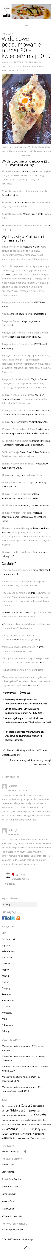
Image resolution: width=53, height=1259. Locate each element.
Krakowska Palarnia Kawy (15, 612)
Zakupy (15, 66)
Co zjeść (26, 1105)
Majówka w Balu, (31, 246)
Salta (43, 581)
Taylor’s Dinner (39, 379)
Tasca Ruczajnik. (10, 195)
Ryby (40, 1129)
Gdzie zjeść (17, 1110)
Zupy (34, 1138)
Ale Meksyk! (8, 1164)
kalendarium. (33, 685)
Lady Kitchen (8, 1171)
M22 (4, 623)
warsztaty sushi (18, 475)
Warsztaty (7, 66)
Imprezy (17, 62)
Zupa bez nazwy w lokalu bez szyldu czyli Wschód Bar (30, 762)
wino (5, 1138)
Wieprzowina (38, 1134)
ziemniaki (26, 1138)
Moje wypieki (8, 1208)
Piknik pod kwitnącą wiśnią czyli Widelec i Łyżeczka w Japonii (25, 752)
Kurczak (11, 1125)
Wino (4, 1018)
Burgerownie (11, 1106)
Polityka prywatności (12, 1229)
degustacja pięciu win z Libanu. (25, 336)
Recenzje (6, 994)
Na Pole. (40, 662)
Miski (34, 592)
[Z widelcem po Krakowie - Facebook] (4, 919)
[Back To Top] (26, 1247)
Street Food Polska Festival (33, 452)
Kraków (38, 62)
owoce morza (39, 1124)
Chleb (18, 1106)
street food (8, 1133)
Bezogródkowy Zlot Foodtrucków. (32, 505)
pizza (3, 1129)
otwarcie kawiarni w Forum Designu (27, 313)
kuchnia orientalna (16, 1120)
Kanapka (6, 1115)
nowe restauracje (23, 1124)
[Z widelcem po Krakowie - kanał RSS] (18, 919)
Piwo (49, 1124)
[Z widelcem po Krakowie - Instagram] (8, 919)
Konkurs (6, 963)
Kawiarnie (7, 957)
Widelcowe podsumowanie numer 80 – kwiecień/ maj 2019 (26, 47)
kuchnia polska (32, 1119)
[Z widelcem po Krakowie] (27, 17)
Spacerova (13, 639)
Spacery (6, 1006)
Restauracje (8, 1000)
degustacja (27, 66)
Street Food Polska (11, 1179)
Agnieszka (6, 62)
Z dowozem (7, 1024)
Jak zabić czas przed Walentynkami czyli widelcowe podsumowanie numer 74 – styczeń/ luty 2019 (25, 735)
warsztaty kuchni (18, 70)
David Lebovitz (9, 1193)
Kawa (13, 1115)
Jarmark (40, 1111)
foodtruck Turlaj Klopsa (26, 171)
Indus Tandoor (21, 202)
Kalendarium (27, 62)
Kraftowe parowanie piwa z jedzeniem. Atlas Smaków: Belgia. (24, 516)
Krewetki (5, 1120)
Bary (4, 932)
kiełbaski (30, 1116)
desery (5, 1110)
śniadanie (41, 1138)
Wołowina (15, 1138)
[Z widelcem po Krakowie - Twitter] (13, 919)
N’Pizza (39, 646)
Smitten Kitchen (10, 1186)
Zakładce (8, 274)
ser (46, 1129)
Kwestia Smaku (9, 1201)
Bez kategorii (8, 939)
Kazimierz (21, 1115)
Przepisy (6, 988)
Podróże (6, 982)
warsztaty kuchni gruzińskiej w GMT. (29, 421)
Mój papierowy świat (12, 1216)
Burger (4, 1106)
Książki (5, 975)
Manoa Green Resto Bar (35, 213)
